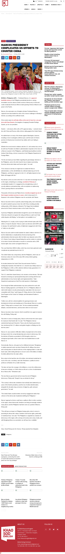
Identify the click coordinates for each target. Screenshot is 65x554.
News (25, 4)
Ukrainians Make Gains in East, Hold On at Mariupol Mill (33, 456)
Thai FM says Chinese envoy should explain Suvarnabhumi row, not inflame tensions (54, 73)
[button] (61, 1)
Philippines (8, 434)
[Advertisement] (32, 27)
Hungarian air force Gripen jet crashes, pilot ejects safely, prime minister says (54, 100)
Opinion (26, 9)
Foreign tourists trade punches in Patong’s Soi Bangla (54, 198)
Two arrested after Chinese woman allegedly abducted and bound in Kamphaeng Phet (54, 113)
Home (2, 13)
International (9, 13)
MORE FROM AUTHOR (21, 466)
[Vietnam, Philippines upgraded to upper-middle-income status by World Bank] (7, 474)
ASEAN (33, 9)
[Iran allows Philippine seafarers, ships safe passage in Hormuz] (21, 493)
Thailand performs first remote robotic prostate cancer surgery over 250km (53, 106)
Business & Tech (55, 4)
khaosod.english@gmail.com (29, 538)
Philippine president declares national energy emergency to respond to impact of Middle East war (36, 503)
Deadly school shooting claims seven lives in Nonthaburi (52, 56)
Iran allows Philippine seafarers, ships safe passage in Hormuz (21, 501)
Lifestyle (40, 4)
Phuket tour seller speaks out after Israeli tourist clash (54, 95)
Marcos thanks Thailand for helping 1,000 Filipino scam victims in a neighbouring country (7, 503)
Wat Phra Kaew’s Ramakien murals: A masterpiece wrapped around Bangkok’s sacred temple (54, 89)
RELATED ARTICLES (7, 466)
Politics (32, 4)
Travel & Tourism (50, 123)
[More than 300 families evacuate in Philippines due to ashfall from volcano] (36, 474)
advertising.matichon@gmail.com (30, 544)
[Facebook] (63, 1)
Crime (46, 4)
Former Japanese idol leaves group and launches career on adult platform (54, 50)
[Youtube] (57, 529)
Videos (39, 9)
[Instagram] (49, 529)
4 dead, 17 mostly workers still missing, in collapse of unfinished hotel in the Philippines (21, 483)
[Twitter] (53, 529)
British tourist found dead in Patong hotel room (54, 67)
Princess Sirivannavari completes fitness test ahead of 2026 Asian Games (54, 62)
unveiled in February (29, 182)
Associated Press (7, 54)
